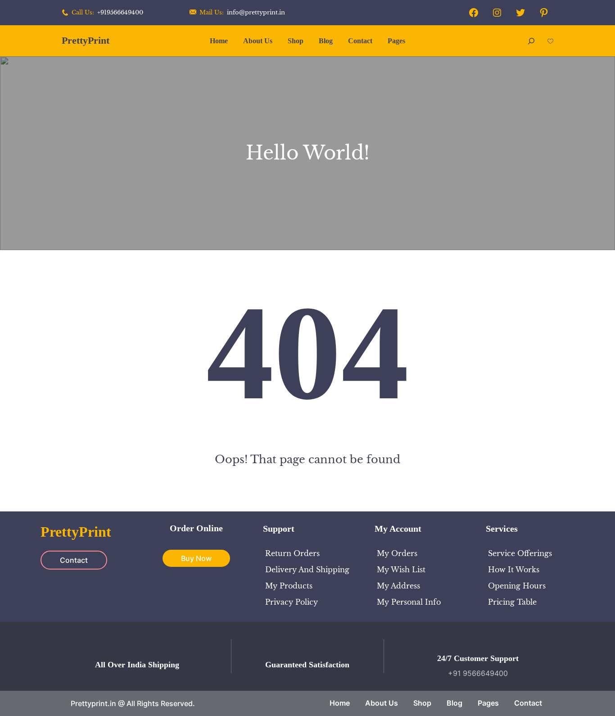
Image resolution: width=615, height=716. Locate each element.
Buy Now (196, 558)
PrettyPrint (85, 40)
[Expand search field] (531, 40)
